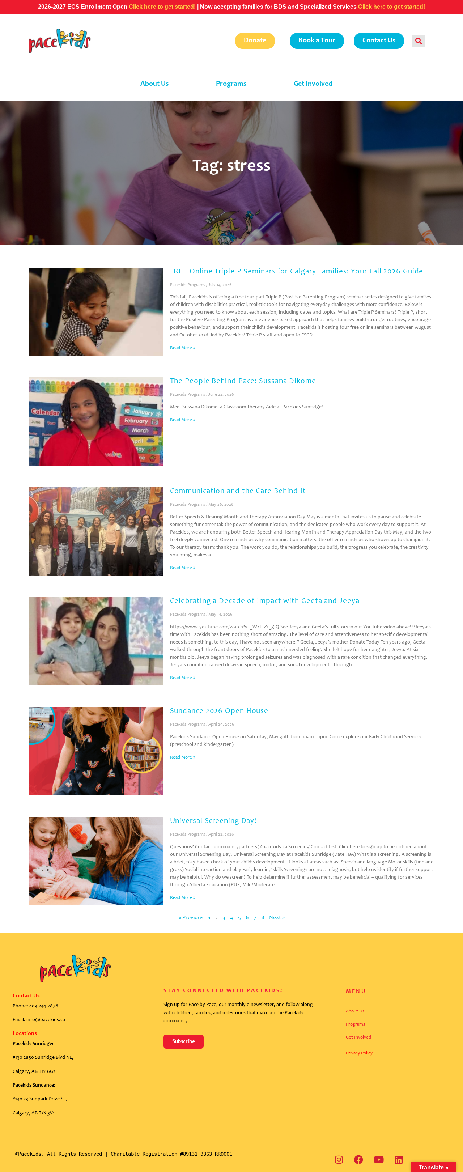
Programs (231, 84)
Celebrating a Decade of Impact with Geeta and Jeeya (265, 601)
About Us (154, 84)
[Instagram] (339, 1159)
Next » (277, 918)
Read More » (182, 348)
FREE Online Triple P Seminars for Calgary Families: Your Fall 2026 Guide (297, 272)
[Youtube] (379, 1159)
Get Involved (313, 84)
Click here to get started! (163, 7)
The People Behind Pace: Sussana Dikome (243, 381)
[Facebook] (359, 1159)
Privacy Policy (359, 1053)
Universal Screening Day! (213, 821)
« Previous (191, 918)
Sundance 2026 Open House (219, 711)
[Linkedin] (399, 1159)
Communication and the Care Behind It (238, 491)
